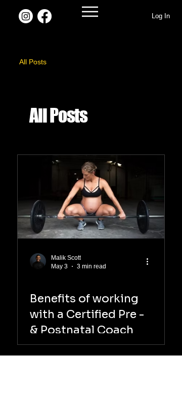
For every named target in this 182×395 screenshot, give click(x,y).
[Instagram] (26, 16)
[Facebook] (44, 16)
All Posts (33, 62)
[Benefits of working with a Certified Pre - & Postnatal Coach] (91, 197)
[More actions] (151, 261)
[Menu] (91, 12)
